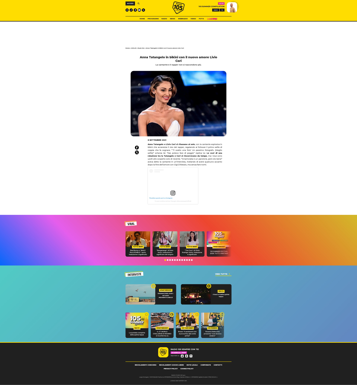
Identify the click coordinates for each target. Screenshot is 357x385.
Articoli (133, 48)
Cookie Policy (186, 369)
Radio (164, 19)
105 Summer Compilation (212, 6)
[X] (137, 152)
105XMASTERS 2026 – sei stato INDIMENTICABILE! (166, 295)
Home (128, 48)
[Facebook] (137, 148)
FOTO (201, 19)
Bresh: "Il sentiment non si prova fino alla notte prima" (187, 334)
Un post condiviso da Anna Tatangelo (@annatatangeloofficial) (173, 201)
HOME (142, 19)
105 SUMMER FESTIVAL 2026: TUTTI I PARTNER (219, 252)
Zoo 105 (212, 19)
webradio (183, 19)
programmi (153, 19)
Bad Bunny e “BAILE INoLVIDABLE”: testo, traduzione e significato (138, 252)
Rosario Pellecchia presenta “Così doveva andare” (212, 334)
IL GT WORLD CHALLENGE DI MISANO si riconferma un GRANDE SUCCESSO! (162, 334)
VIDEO (193, 19)
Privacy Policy (171, 369)
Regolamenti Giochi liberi (171, 365)
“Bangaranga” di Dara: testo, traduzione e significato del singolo (164, 252)
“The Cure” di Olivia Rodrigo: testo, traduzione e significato (192, 252)
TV (222, 10)
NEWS (172, 19)
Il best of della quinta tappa (221, 295)
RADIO (216, 10)
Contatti (218, 365)
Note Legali (192, 365)
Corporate (206, 365)
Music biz (141, 48)
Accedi (130, 3)
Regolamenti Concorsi (145, 365)
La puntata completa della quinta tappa (137, 334)
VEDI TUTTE (221, 274)
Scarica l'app (179, 353)
